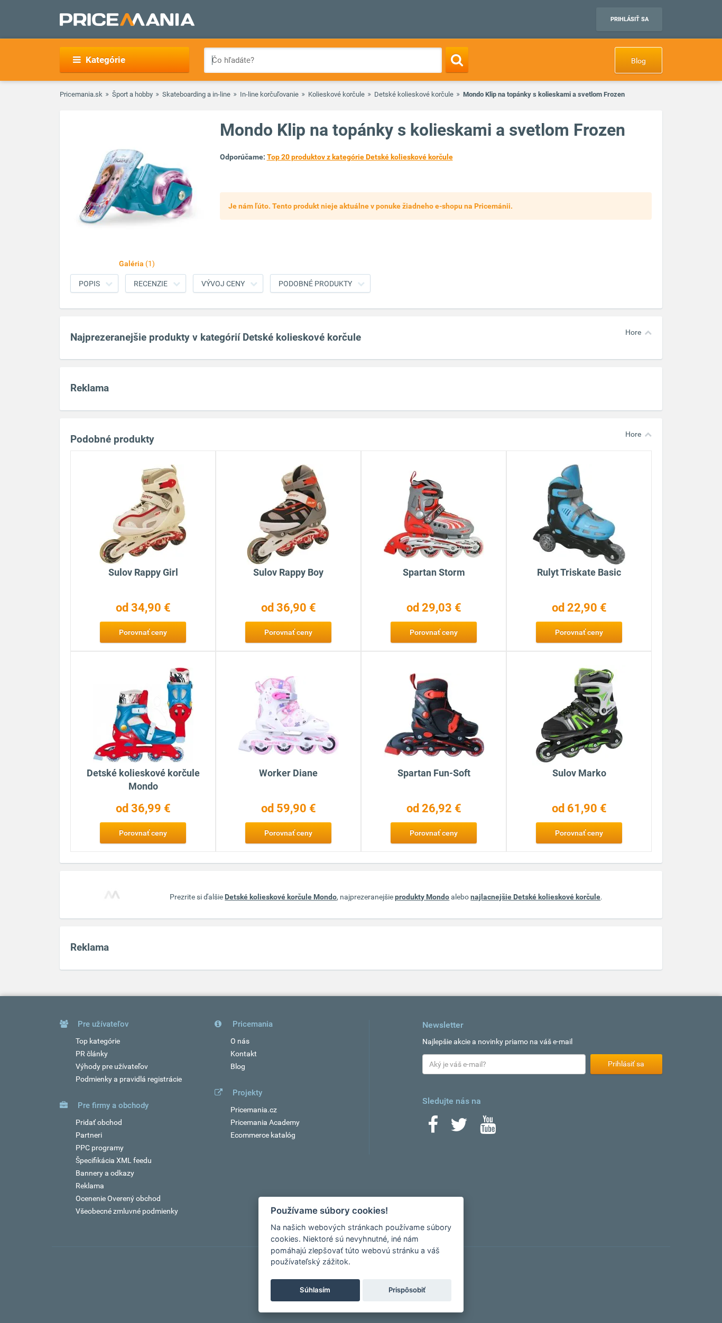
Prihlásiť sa (629, 19)
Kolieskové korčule (336, 94)
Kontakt (243, 1053)
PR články (92, 1053)
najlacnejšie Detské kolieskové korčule (535, 897)
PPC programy (100, 1147)
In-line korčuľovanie (269, 94)
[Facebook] (432, 1128)
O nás (239, 1041)
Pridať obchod (99, 1122)
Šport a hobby (132, 94)
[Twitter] (459, 1128)
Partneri (89, 1135)
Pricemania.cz (253, 1109)
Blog (638, 61)
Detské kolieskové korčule (413, 94)
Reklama (90, 1185)
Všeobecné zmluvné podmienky (127, 1211)
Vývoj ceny (223, 283)
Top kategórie (98, 1041)
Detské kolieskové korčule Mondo (281, 897)
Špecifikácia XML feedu (114, 1160)
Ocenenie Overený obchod (118, 1198)
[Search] (457, 59)
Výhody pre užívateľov (112, 1066)
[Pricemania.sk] (127, 20)
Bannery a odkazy (105, 1173)
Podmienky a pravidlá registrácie (129, 1079)
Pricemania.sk (81, 94)
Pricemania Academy (265, 1122)
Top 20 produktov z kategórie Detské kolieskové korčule (360, 157)
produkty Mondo (422, 897)
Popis (89, 283)
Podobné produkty (315, 283)
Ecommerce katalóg (262, 1135)
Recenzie (151, 283)
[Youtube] (488, 1128)
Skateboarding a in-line (196, 94)
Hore (633, 332)
